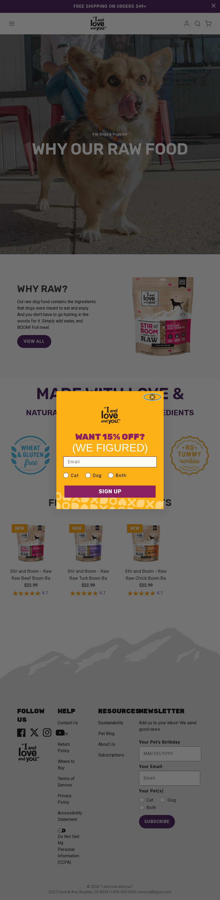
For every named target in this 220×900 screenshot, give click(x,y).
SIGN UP (110, 491)
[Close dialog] (152, 397)
